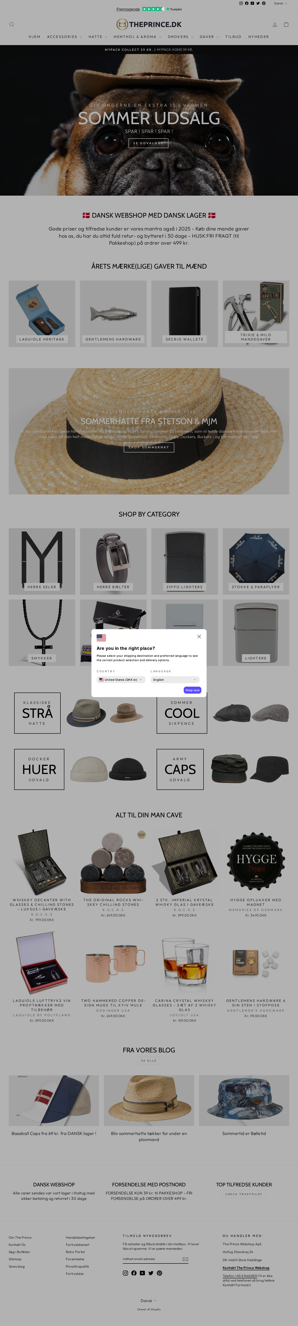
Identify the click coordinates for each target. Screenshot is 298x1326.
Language (161, 671)
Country (106, 671)
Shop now (192, 690)
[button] (199, 637)
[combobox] (118, 679)
